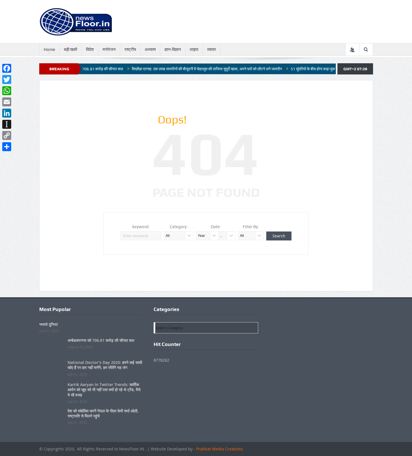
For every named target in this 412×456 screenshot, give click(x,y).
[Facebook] (6, 68)
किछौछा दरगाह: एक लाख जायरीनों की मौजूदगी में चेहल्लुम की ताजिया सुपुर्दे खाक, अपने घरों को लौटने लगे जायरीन (194, 69)
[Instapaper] (6, 124)
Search (278, 235)
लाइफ (194, 49)
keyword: (141, 226)
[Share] (6, 146)
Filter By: (251, 226)
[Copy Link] (6, 135)
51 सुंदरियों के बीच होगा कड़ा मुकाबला (303, 69)
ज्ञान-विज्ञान (173, 49)
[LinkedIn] (6, 113)
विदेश (90, 49)
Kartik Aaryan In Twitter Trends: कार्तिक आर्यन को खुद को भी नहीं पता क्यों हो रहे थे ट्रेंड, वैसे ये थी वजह (104, 389)
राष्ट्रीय (130, 49)
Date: (216, 226)
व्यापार (211, 49)
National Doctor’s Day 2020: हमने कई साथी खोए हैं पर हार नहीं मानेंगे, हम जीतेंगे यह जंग (105, 365)
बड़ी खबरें (70, 49)
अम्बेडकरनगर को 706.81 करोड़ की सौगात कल (101, 340)
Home (49, 49)
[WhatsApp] (6, 90)
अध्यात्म (150, 49)
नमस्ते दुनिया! (48, 324)
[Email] (6, 101)
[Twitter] (6, 79)
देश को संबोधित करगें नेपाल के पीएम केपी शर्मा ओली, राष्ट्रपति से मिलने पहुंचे (103, 413)
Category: (179, 226)
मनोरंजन (109, 49)
